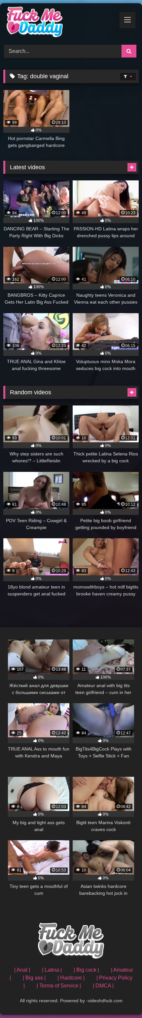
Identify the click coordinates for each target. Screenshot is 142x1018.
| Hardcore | (71, 978)
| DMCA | (103, 985)
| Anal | (22, 970)
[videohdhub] (58, 23)
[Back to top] (121, 998)
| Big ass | (34, 978)
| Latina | (52, 970)
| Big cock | (86, 970)
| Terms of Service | (59, 985)
